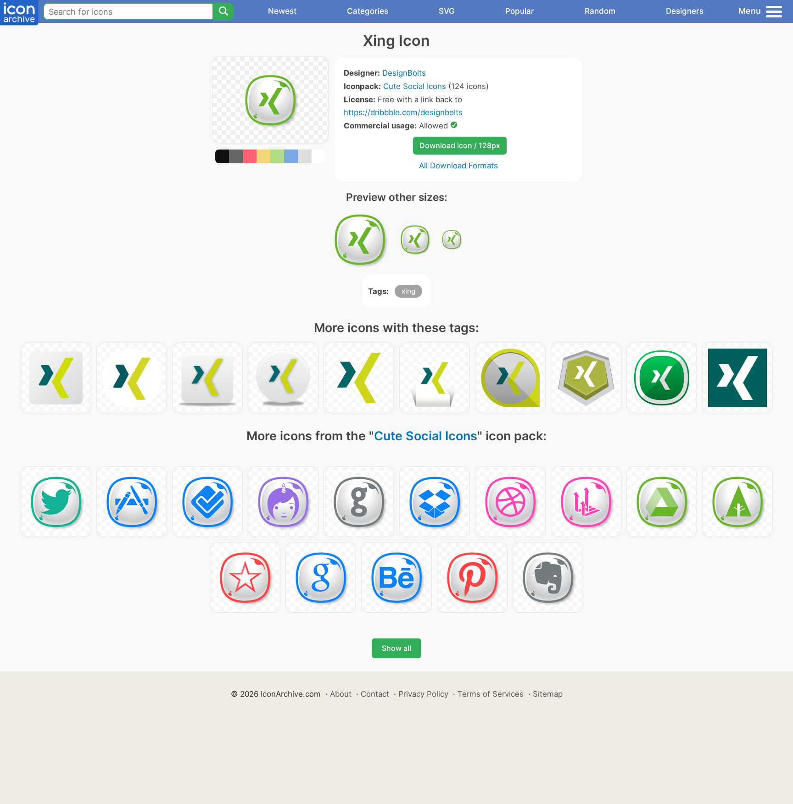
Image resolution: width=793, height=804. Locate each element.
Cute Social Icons (414, 86)
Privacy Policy (423, 694)
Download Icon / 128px (459, 145)
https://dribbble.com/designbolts (403, 112)
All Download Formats (458, 165)
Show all (396, 648)
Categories (367, 11)
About (341, 694)
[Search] (223, 11)
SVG (447, 11)
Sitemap (548, 694)
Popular (519, 11)
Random (600, 11)
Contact (375, 694)
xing (408, 291)
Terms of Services (491, 694)
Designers (685, 11)
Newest (282, 11)
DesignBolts (404, 73)
